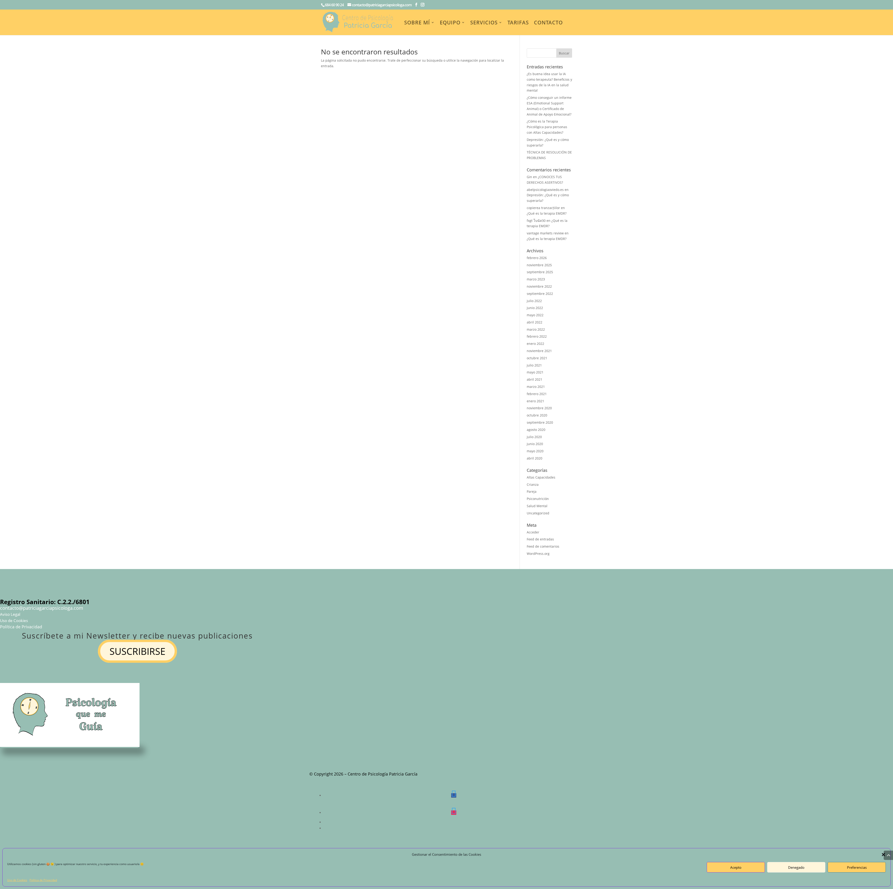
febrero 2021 (537, 394)
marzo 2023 (536, 279)
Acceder (533, 532)
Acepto (735, 867)
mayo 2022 (535, 315)
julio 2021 (534, 365)
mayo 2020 (535, 451)
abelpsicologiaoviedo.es (545, 189)
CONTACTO (548, 23)
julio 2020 (534, 437)
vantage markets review (545, 233)
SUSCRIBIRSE (137, 651)
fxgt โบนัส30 (536, 220)
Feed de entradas (540, 539)
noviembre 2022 (539, 286)
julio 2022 (534, 301)
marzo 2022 (536, 329)
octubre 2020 (537, 415)
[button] (883, 854)
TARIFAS (518, 23)
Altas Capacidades (541, 477)
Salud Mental (537, 506)
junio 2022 (535, 308)
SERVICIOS (484, 23)
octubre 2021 (537, 358)
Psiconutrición (538, 498)
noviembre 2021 (539, 351)
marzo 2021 (536, 386)
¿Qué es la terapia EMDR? (546, 213)
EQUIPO (450, 23)
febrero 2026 (537, 258)
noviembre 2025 (539, 265)
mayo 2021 (535, 372)
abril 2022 (534, 322)
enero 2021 (535, 401)
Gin (529, 177)
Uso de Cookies (17, 880)
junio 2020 (535, 444)
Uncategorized (538, 513)
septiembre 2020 (540, 422)
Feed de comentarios (543, 546)
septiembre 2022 (540, 293)
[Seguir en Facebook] (453, 795)
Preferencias (857, 867)
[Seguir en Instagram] (453, 812)
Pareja (531, 491)
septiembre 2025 (540, 272)
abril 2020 (534, 458)
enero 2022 (535, 343)
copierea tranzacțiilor (543, 208)
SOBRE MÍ (417, 23)
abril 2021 (534, 379)
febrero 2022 (537, 336)
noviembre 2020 (539, 408)
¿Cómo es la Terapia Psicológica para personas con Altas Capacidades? (547, 127)
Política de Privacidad (43, 880)
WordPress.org (538, 553)
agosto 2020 (536, 429)
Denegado (796, 867)
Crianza (533, 484)
